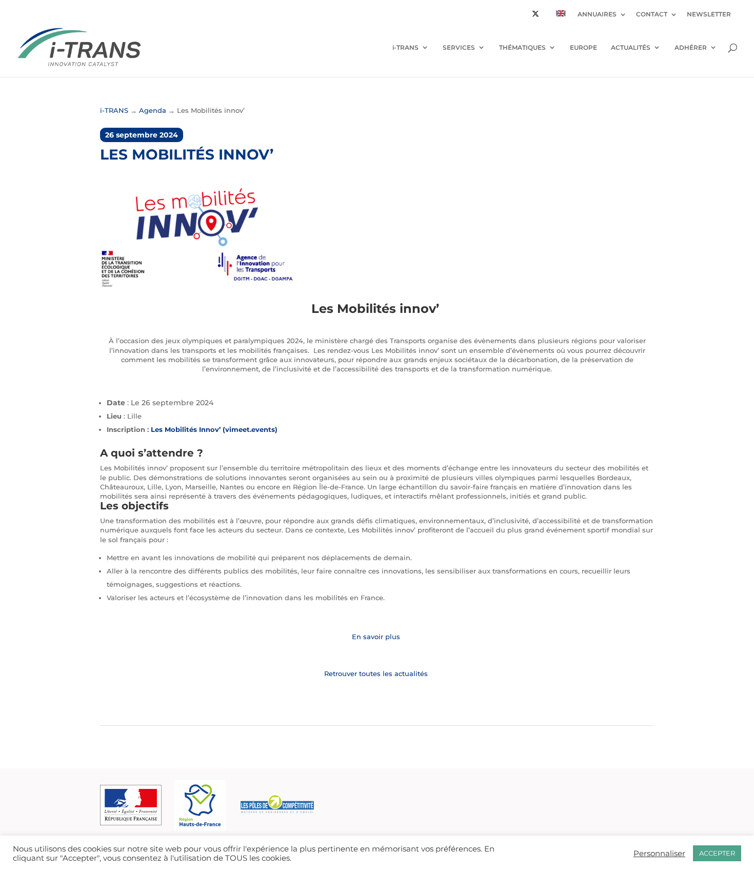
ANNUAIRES (597, 14)
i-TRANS (405, 47)
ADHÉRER (690, 47)
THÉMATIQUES (522, 47)
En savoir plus (377, 636)
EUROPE (583, 47)
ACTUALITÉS (630, 47)
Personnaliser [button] (659, 853)
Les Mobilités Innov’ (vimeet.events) (214, 429)
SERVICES (459, 47)
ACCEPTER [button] (717, 853)
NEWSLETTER (709, 14)
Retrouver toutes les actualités (377, 673)
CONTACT (651, 14)
